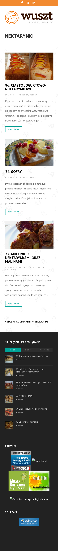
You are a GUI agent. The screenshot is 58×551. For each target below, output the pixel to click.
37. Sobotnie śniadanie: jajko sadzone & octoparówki (34, 383)
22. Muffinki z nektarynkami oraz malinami (22, 258)
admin (11, 95)
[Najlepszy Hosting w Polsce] (21, 460)
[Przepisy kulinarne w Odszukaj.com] (29, 499)
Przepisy (23, 95)
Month (28, 350)
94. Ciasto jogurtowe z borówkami (31, 409)
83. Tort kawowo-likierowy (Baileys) (32, 356)
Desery (33, 95)
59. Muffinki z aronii (24, 395)
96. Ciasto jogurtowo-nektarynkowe (25, 87)
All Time (44, 350)
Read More (13, 129)
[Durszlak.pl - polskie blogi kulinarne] (39, 460)
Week (12, 350)
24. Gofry (13, 171)
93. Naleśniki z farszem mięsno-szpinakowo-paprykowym (30, 370)
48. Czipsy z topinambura (27, 422)
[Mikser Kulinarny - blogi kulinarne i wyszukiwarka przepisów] (19, 480)
